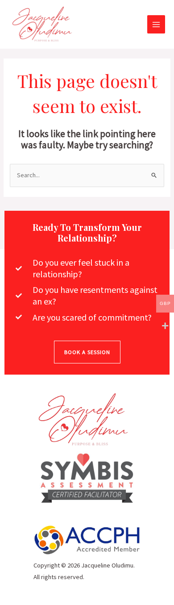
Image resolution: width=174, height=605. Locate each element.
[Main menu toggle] (156, 24)
